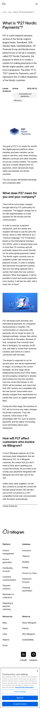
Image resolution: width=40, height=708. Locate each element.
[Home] (12, 4)
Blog (10, 12)
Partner (25, 628)
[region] (20, 688)
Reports (6, 640)
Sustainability (28, 640)
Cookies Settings (20, 691)
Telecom (26, 556)
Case (5, 634)
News (5, 628)
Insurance (26, 550)
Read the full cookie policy (24, 687)
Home (4, 12)
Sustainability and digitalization (25, 95)
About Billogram (29, 623)
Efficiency (17, 100)
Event (5, 645)
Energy (25, 567)
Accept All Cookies (20, 704)
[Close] (37, 671)
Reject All (20, 698)
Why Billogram (28, 634)
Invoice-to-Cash (29, 573)
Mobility (25, 562)
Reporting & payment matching (8, 606)
